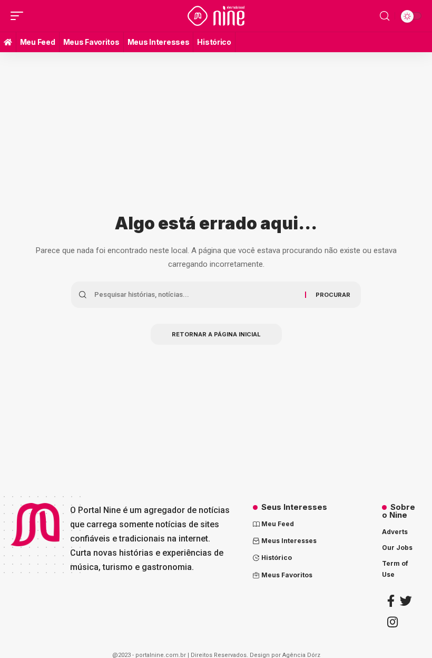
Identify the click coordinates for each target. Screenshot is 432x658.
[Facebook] (391, 601)
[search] (384, 16)
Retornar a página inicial (216, 334)
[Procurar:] (195, 295)
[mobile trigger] (19, 16)
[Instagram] (392, 622)
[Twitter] (406, 601)
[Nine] (216, 16)
